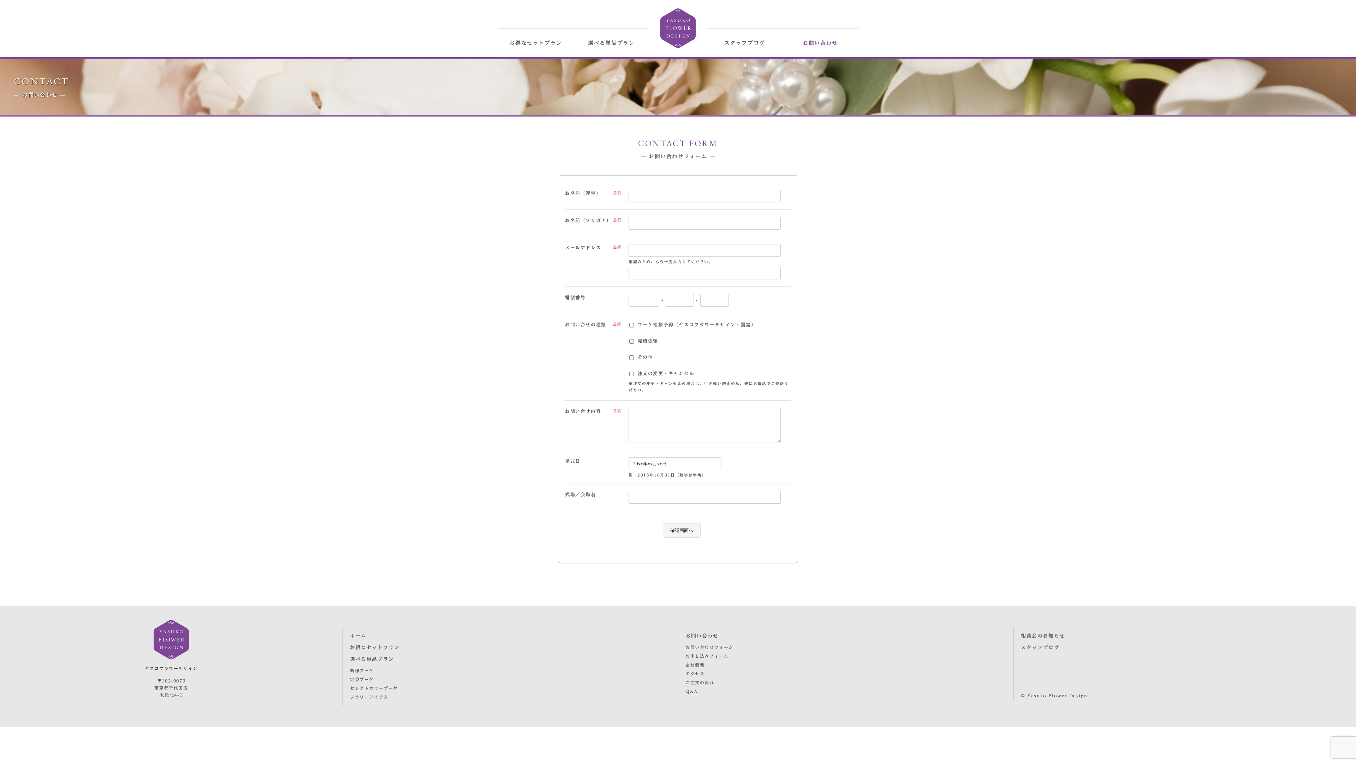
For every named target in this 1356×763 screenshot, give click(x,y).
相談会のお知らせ (1043, 635)
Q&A (691, 691)
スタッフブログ (744, 43)
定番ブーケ (362, 679)
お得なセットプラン (535, 43)
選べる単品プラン (611, 43)
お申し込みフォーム (706, 656)
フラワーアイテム (369, 697)
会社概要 (694, 665)
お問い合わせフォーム (709, 647)
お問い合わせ (820, 43)
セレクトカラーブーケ (374, 688)
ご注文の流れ (699, 682)
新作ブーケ (362, 670)
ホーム (358, 635)
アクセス (694, 674)
